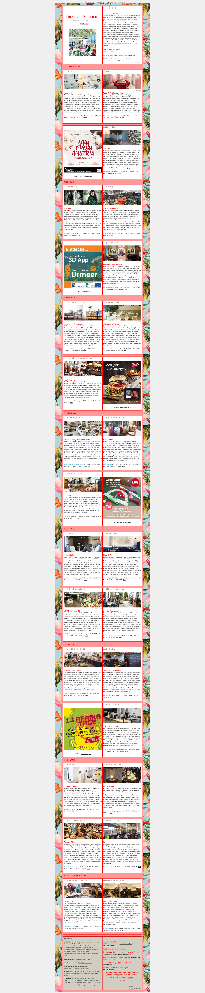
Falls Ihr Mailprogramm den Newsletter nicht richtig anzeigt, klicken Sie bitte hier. (103, 2)
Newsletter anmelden (126, 943)
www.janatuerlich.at (125, 407)
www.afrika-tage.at (86, 754)
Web (134, 55)
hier (115, 43)
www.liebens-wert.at (125, 522)
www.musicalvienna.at (86, 176)
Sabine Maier (67, 968)
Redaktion (110, 964)
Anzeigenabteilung (108, 969)
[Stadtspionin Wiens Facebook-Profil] (68, 982)
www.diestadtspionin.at (85, 963)
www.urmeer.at (86, 291)
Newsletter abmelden (109, 945)
